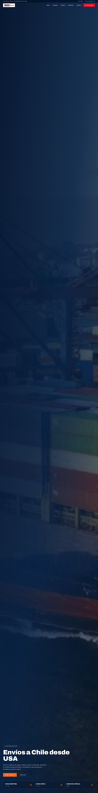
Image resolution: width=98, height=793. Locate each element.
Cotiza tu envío (9, 774)
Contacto (79, 5)
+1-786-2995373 (80, 1)
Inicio (48, 5)
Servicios (55, 5)
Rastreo (63, 5)
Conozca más (23, 774)
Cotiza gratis (90, 5)
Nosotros (70, 5)
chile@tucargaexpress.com (89, 1)
